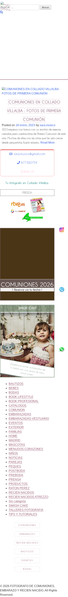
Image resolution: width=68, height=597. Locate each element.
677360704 (28, 162)
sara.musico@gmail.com (28, 154)
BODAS (14, 392)
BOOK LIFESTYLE (21, 396)
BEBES (14, 388)
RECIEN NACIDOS (21, 492)
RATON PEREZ (19, 488)
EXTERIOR (16, 427)
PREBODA (16, 475)
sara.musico (47, 125)
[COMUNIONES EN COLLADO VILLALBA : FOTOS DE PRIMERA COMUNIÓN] (34, 94)
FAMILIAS (15, 431)
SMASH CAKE (18, 505)
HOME (13, 436)
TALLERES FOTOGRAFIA (26, 509)
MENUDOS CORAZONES (26, 449)
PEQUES (15, 466)
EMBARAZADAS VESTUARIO (29, 418)
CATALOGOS (17, 405)
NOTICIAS (15, 457)
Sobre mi (27, 171)
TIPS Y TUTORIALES (23, 514)
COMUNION (17, 409)
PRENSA (15, 479)
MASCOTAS (17, 444)
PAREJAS (15, 462)
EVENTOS (16, 422)
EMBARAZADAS (20, 414)
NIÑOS (13, 453)
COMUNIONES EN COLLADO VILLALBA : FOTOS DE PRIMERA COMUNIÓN (34, 111)
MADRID (14, 440)
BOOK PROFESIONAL (24, 401)
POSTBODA (17, 470)
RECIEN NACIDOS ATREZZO (28, 496)
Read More (47, 142)
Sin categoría (17, 501)
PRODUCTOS (18, 483)
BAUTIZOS (16, 383)
